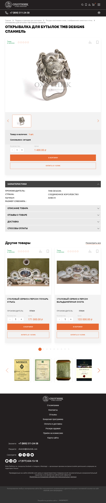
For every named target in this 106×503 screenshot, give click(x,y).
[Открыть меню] (99, 5)
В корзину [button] (28, 327)
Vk (24, 455)
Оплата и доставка (53, 424)
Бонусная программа (53, 419)
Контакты (53, 410)
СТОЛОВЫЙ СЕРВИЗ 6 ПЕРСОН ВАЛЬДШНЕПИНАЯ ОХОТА (72, 300)
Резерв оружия (53, 428)
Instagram (28, 455)
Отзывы (53, 414)
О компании (53, 405)
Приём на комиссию (53, 433)
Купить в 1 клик (53, 166)
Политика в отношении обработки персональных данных (53, 477)
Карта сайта (53, 438)
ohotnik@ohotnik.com (27, 449)
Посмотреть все (93, 243)
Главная (8, 20)
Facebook (20, 455)
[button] (90, 42)
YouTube (32, 455)
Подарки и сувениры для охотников (28, 20)
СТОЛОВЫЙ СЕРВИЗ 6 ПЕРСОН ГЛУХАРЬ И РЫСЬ (27, 300)
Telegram (11, 461)
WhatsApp (7, 461)
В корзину (53, 158)
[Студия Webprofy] (63, 500)
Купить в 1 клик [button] (28, 335)
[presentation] (8, 121)
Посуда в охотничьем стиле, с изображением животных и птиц (69, 20)
